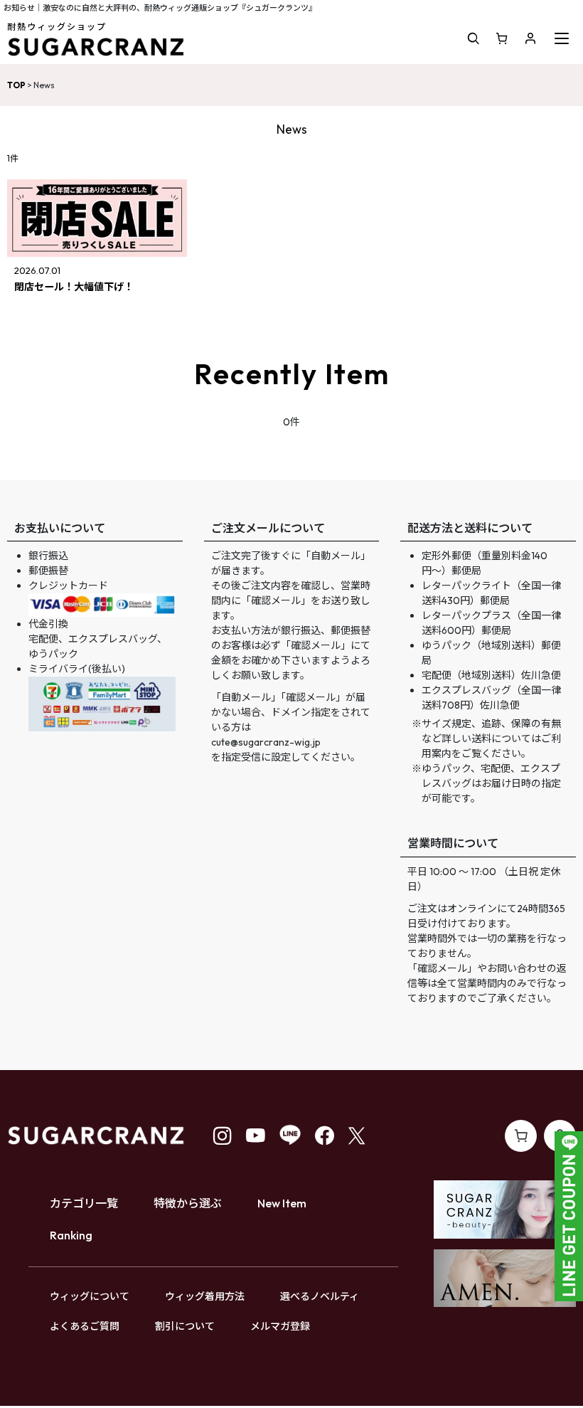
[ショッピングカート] (502, 38)
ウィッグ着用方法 (205, 1296)
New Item (281, 1203)
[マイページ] (530, 38)
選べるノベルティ (319, 1296)
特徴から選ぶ (188, 1203)
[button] (473, 38)
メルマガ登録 (280, 1326)
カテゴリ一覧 (84, 1203)
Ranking (71, 1235)
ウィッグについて (89, 1296)
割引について (185, 1326)
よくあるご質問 (84, 1326)
